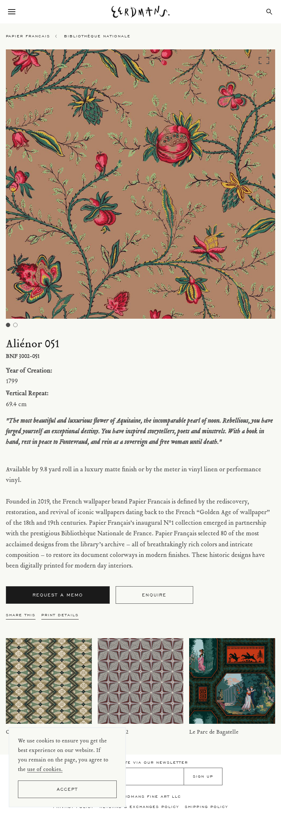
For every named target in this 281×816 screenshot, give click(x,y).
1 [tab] (8, 325)
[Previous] (39, 186)
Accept (67, 789)
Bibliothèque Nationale (97, 36)
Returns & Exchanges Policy (139, 806)
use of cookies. (45, 769)
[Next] (241, 186)
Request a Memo (58, 595)
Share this (20, 615)
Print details (60, 615)
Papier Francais (28, 36)
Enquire (154, 595)
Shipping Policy (206, 806)
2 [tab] (15, 325)
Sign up (203, 776)
